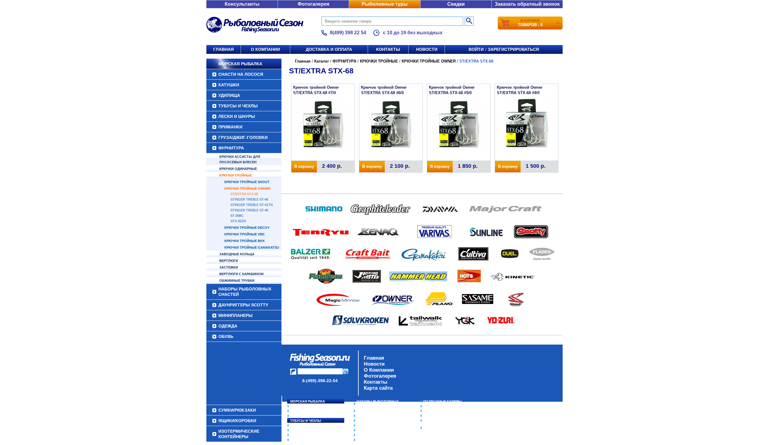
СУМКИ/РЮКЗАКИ (437, 416)
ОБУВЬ (225, 336)
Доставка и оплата (329, 49)
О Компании (379, 370)
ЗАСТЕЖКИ (228, 267)
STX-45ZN (238, 221)
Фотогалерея (313, 4)
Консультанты (242, 4)
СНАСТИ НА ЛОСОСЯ (240, 74)
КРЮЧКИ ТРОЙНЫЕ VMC (244, 234)
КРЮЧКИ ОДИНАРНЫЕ (238, 168)
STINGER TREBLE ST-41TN (251, 205)
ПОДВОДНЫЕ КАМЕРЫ (442, 401)
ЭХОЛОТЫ (432, 406)
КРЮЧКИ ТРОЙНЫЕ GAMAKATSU (251, 247)
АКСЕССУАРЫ (368, 435)
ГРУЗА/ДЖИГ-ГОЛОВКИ (243, 137)
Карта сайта (378, 388)
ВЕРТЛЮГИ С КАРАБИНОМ (241, 274)
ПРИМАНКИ (230, 126)
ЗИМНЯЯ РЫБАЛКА (439, 411)
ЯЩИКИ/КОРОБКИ (438, 420)
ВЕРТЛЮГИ (228, 260)
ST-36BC (237, 215)
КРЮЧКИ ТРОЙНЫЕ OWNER (247, 188)
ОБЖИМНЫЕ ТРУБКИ (236, 280)
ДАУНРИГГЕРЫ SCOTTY (243, 304)
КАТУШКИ (228, 84)
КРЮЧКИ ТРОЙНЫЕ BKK (244, 241)
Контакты (388, 49)
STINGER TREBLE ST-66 (249, 199)
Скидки (456, 4)
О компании (265, 49)
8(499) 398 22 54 (348, 32)
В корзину (304, 166)
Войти (476, 49)
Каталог (321, 61)
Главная (223, 49)
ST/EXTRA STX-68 (244, 194)
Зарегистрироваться (513, 49)
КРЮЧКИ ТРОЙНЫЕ (235, 175)
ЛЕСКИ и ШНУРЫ (236, 116)
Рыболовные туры (385, 4)
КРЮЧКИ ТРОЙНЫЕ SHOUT (246, 182)
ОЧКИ (361, 430)
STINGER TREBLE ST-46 (249, 210)
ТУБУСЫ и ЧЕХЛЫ (238, 105)
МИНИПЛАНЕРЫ (235, 315)
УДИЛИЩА (229, 95)
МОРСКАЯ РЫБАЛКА (240, 63)
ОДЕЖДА (227, 326)
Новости (426, 49)
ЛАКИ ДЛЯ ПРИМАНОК (375, 440)
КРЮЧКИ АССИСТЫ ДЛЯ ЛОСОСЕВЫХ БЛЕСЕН (239, 159)
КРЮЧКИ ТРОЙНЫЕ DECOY (246, 227)
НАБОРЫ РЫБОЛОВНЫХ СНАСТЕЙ (244, 292)
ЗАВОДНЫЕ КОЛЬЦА (236, 254)
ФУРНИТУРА (231, 148)
